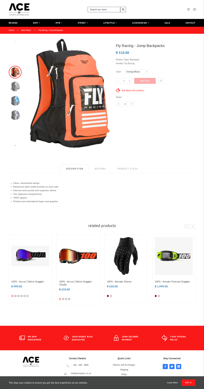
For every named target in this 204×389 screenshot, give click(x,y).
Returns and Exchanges (124, 365)
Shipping (124, 369)
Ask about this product (133, 90)
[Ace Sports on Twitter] (172, 366)
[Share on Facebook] (118, 104)
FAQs (124, 374)
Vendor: (120, 63)
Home (11, 30)
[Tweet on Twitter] (125, 104)
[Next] (105, 93)
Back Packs (26, 30)
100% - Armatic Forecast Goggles (172, 281)
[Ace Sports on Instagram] (178, 366)
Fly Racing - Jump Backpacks (50, 30)
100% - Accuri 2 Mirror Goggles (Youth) (75, 283)
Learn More (172, 383)
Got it (188, 382)
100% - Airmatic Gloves (119, 281)
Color (118, 71)
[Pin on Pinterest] (131, 104)
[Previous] (33, 93)
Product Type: (122, 59)
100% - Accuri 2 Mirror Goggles (27, 281)
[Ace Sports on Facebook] (165, 366)
